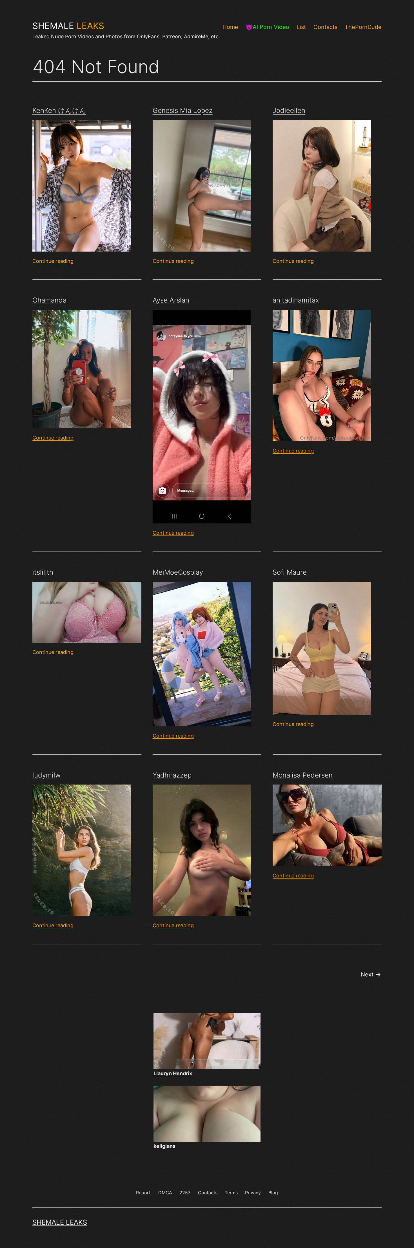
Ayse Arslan (171, 300)
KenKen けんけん (59, 110)
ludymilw (46, 775)
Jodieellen (289, 110)
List (301, 27)
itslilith (42, 572)
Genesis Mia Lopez (183, 110)
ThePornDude (363, 27)
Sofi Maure (290, 572)
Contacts (325, 27)
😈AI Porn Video (267, 27)
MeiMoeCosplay (178, 572)
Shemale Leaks (59, 1222)
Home (230, 27)
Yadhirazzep (172, 775)
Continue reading (53, 261)
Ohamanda (49, 300)
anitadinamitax (296, 300)
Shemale (68, 26)
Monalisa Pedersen (303, 775)
